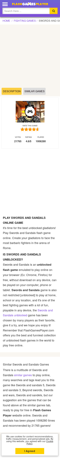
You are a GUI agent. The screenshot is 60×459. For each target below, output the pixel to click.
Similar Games (34, 91)
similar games (23, 375)
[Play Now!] (30, 112)
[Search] (54, 11)
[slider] (30, 129)
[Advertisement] (30, 56)
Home (6, 20)
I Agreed (29, 451)
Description (12, 91)
